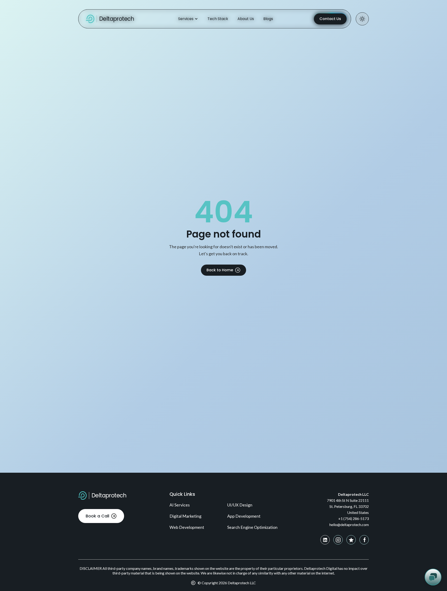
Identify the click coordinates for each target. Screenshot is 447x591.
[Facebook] (364, 539)
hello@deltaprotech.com (349, 524)
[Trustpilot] (351, 539)
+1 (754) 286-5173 (353, 518)
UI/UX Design (239, 504)
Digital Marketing (185, 516)
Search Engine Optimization (252, 527)
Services (185, 18)
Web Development (186, 527)
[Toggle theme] (362, 18)
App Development (244, 516)
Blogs (268, 18)
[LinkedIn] (325, 539)
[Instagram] (338, 539)
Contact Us (330, 18)
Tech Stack (217, 18)
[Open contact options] (433, 577)
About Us (245, 18)
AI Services (179, 504)
